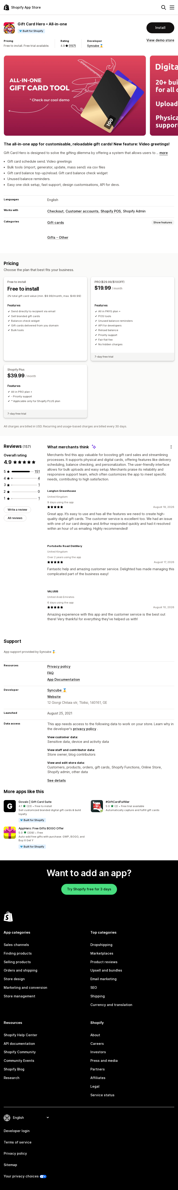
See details (56, 780)
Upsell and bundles (106, 970)
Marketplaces (101, 953)
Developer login (17, 1131)
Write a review (17, 509)
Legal (94, 1086)
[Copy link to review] (79, 491)
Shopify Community (20, 1052)
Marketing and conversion (25, 987)
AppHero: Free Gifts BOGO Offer (41, 828)
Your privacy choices (21, 1176)
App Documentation (63, 679)
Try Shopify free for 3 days (89, 889)
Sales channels (16, 945)
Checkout (55, 211)
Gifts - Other (57, 237)
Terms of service (18, 1142)
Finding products (18, 953)
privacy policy (84, 729)
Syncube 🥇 (95, 45)
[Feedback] (171, 447)
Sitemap (10, 1165)
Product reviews (104, 962)
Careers (97, 1044)
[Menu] (172, 7)
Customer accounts (82, 211)
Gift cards (55, 223)
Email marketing (103, 979)
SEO (93, 987)
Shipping (97, 996)
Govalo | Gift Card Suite (35, 802)
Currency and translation (111, 1005)
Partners (97, 1069)
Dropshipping (101, 945)
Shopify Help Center (20, 1035)
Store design (14, 979)
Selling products (17, 962)
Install (160, 28)
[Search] (163, 7)
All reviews (15, 518)
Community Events (19, 1061)
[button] (45, 811)
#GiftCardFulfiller (118, 802)
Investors (98, 1052)
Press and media (104, 1061)
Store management (19, 996)
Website (54, 697)
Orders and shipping (20, 970)
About (95, 1035)
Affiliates (97, 1078)
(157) (72, 45)
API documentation (19, 1044)
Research (11, 1078)
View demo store (160, 40)
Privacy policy (58, 666)
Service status (102, 1095)
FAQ (50, 673)
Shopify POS (111, 211)
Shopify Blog (14, 1069)
